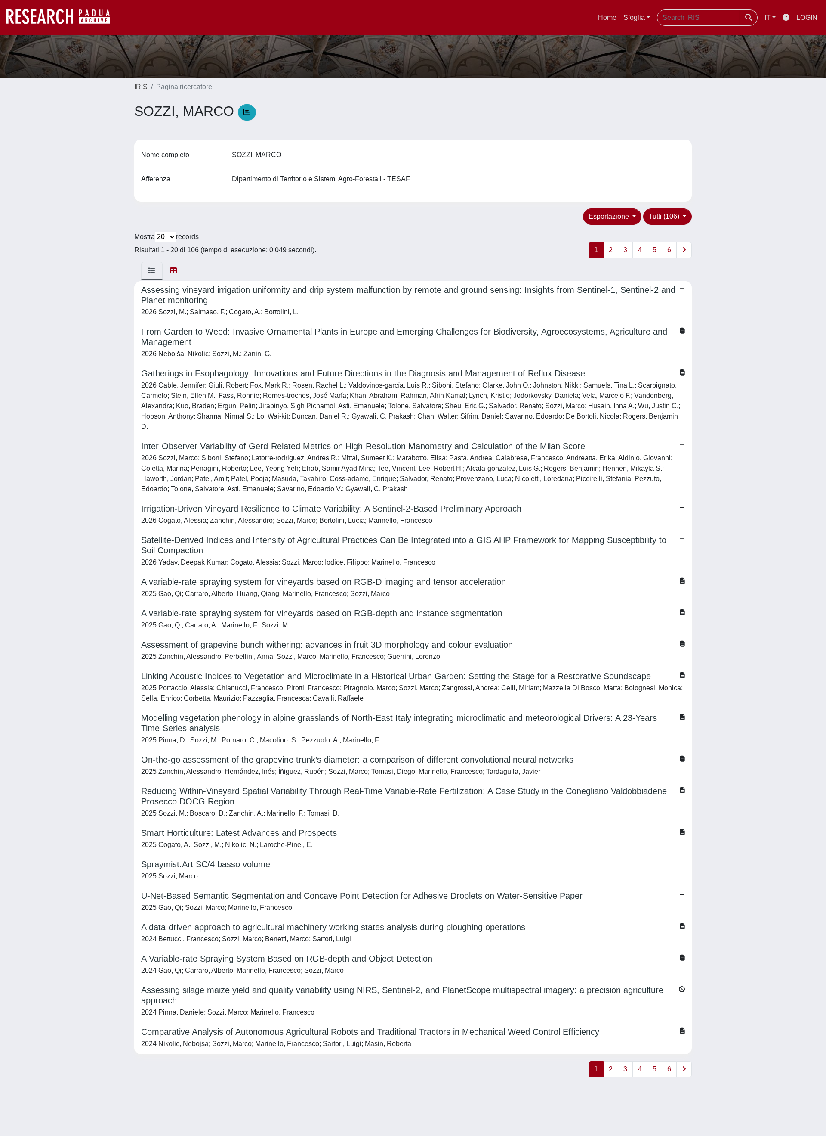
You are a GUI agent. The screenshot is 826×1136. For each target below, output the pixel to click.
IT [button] (767, 17)
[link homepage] (62, 17)
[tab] (152, 271)
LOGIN (806, 17)
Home (607, 17)
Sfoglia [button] (634, 17)
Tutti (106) (665, 216)
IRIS (141, 86)
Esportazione (610, 216)
